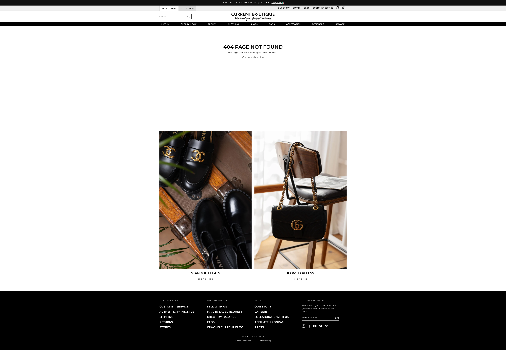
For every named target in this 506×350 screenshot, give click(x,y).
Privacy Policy (265, 340)
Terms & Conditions (243, 340)
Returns (166, 322)
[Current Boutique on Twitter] (320, 326)
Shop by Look (188, 24)
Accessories (293, 24)
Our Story (284, 8)
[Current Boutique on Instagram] (303, 326)
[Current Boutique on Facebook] (309, 326)
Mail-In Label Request (224, 311)
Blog (307, 8)
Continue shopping (253, 57)
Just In (165, 24)
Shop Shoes (205, 279)
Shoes (253, 24)
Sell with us (187, 8)
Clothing (233, 24)
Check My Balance (221, 317)
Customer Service (323, 8)
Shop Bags (300, 279)
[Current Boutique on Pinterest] (326, 326)
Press (259, 327)
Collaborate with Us (271, 317)
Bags (272, 24)
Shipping (166, 317)
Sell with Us (217, 306)
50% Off (340, 24)
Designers (318, 24)
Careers (261, 311)
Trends (212, 24)
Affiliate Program (269, 322)
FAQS (211, 322)
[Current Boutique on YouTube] (315, 326)
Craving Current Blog (225, 327)
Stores (297, 8)
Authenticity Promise (176, 311)
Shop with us (168, 8)
